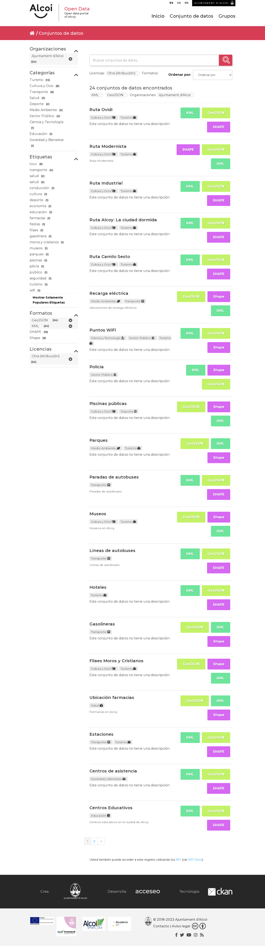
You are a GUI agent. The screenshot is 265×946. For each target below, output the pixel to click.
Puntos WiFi (102, 330)
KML (190, 113)
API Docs (195, 860)
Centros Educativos (110, 807)
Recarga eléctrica (108, 293)
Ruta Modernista (107, 146)
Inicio (158, 16)
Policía (96, 366)
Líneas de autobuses (112, 550)
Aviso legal (181, 926)
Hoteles (97, 587)
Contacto (161, 926)
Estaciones (101, 734)
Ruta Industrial (106, 183)
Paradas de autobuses (114, 477)
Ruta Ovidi (100, 109)
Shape (218, 297)
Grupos (227, 16)
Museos (97, 513)
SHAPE (218, 127)
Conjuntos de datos (61, 33)
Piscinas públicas (108, 403)
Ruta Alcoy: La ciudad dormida (123, 219)
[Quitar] (137, 73)
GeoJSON (216, 113)
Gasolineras (102, 624)
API (178, 860)
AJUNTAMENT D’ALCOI (211, 3)
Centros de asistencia (113, 771)
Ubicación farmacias (111, 697)
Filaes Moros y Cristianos (116, 660)
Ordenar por (179, 75)
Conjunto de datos (191, 16)
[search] (225, 60)
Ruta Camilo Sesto (109, 256)
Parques (98, 440)
